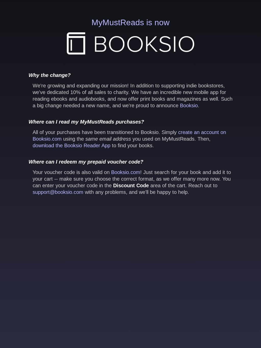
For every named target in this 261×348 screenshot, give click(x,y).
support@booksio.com (58, 192)
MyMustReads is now (130, 22)
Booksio (189, 105)
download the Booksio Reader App (71, 145)
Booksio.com (125, 172)
